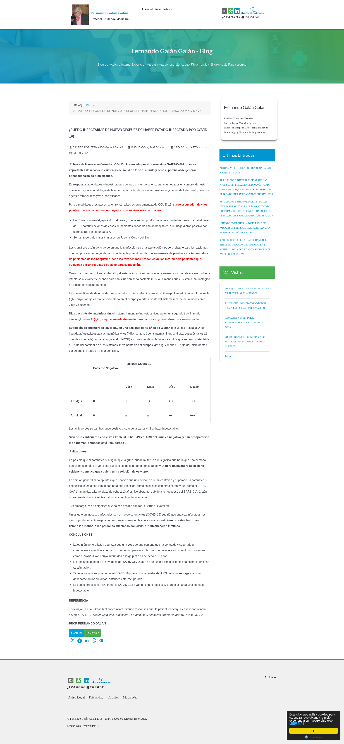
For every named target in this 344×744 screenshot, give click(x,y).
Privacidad (96, 697)
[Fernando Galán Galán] (80, 14)
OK (313, 731)
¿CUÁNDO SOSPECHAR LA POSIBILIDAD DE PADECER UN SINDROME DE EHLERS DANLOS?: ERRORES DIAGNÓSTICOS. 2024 (245, 228)
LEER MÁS (296, 723)
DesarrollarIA (90, 725)
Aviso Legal (76, 697)
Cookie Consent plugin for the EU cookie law (313, 737)
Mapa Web (130, 697)
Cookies (113, 697)
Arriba (268, 677)
